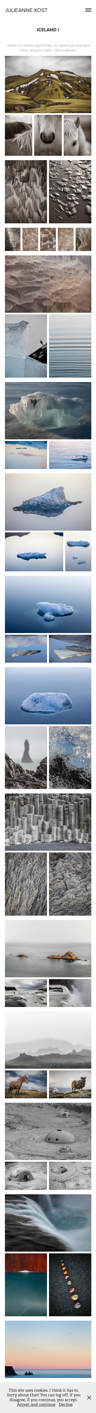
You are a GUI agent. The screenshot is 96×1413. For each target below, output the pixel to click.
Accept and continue (36, 1404)
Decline (66, 1404)
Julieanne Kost (26, 10)
